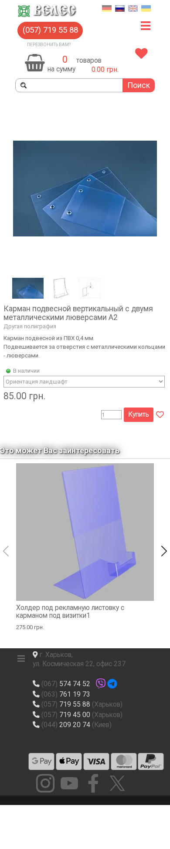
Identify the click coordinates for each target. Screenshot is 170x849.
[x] (117, 783)
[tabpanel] (98, 61)
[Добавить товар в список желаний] (160, 415)
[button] (50, 30)
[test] (41, 761)
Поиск (138, 85)
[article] (85, 263)
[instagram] (45, 783)
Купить (138, 414)
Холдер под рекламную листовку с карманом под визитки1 (70, 612)
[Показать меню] (145, 26)
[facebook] (93, 783)
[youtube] (69, 783)
